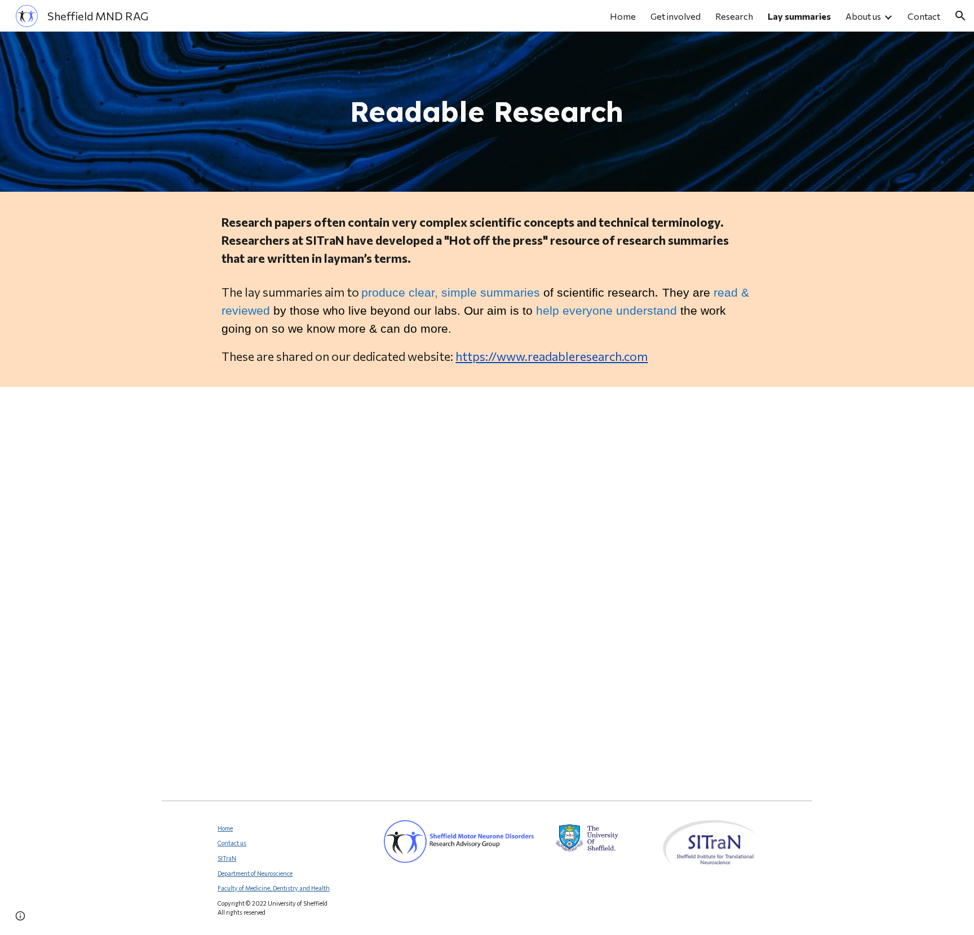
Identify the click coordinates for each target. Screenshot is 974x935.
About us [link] (863, 16)
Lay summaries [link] (799, 16)
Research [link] (734, 16)
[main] (487, 111)
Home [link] (623, 16)
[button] (960, 15)
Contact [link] (923, 16)
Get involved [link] (675, 16)
